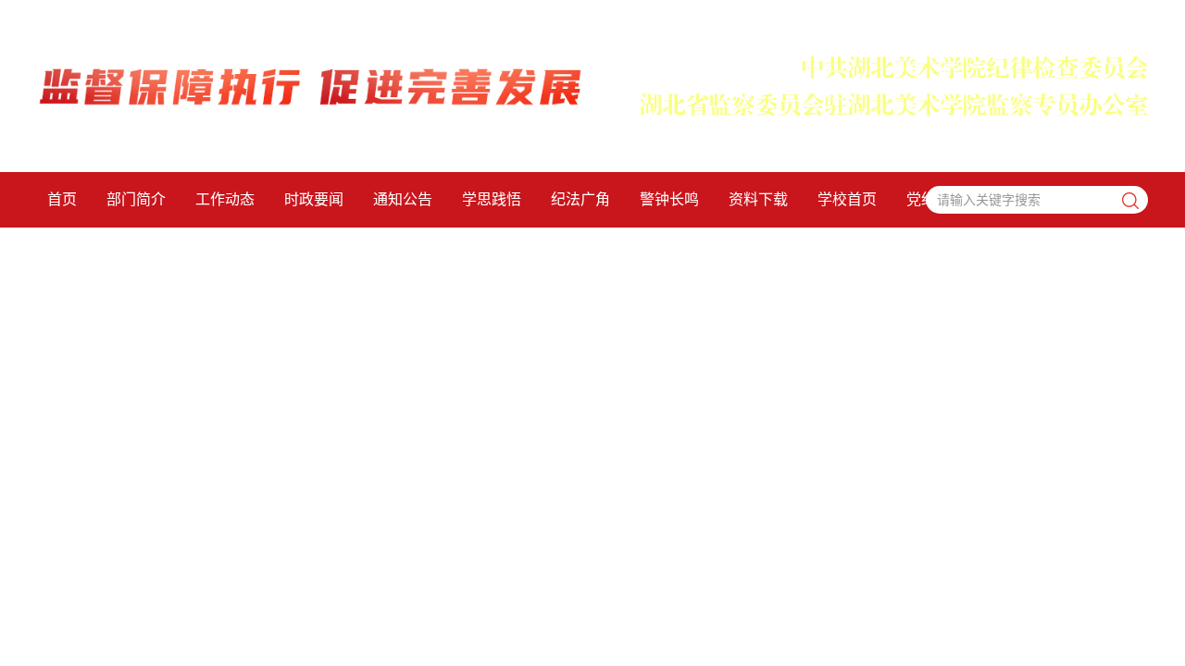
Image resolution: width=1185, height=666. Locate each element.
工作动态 (225, 199)
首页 (62, 199)
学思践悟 (491, 199)
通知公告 (402, 199)
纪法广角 (580, 199)
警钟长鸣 (669, 199)
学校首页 (847, 199)
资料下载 (758, 199)
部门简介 (136, 199)
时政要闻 (313, 199)
